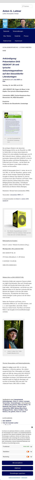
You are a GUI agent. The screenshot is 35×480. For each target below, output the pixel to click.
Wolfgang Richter (8, 410)
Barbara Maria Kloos (21, 408)
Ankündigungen (7, 401)
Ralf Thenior (13, 406)
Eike (4, 81)
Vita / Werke (7, 36)
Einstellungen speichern (17, 473)
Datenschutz (7, 41)
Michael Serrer (21, 406)
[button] (32, 427)
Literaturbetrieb (18, 399)
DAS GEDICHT (7, 421)
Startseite (6, 31)
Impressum (24, 477)
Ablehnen (18, 468)
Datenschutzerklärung (14, 477)
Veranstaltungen (18, 31)
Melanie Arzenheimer (11, 404)
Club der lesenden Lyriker (10, 423)
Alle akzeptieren (17, 463)
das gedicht (11, 411)
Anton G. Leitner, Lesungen (21, 401)
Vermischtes (6, 403)
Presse (26, 36)
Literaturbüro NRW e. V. (16, 195)
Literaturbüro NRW (8, 408)
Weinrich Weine (23, 404)
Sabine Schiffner (19, 410)
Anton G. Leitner (12, 11)
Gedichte (17, 36)
